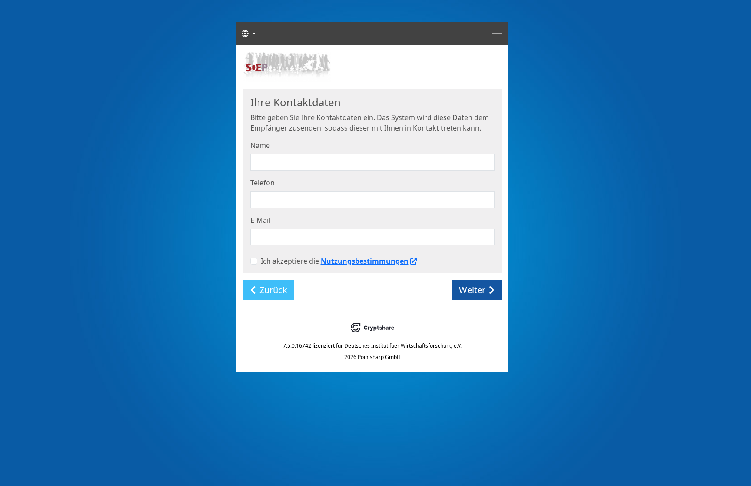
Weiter (472, 290)
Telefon (262, 183)
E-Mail (260, 220)
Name (260, 145)
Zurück (273, 290)
